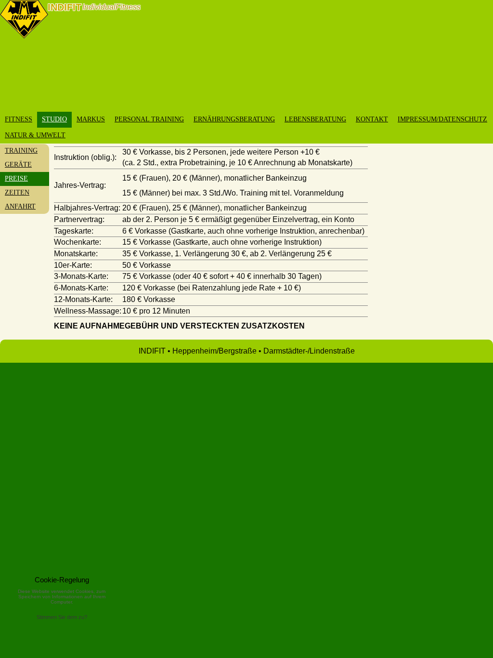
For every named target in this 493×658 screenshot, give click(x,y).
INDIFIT (64, 7)
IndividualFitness (111, 7)
